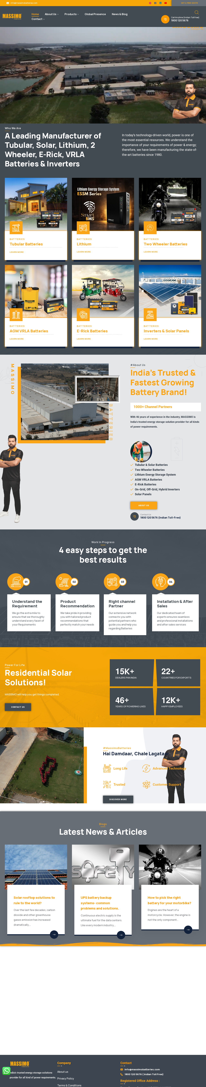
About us (62, 1072)
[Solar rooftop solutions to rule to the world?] (36, 867)
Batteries (17, 239)
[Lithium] (103, 204)
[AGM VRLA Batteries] (36, 291)
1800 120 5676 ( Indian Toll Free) (144, 1074)
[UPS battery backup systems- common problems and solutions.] (103, 867)
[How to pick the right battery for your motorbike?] (170, 867)
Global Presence (95, 14)
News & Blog (119, 14)
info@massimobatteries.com (24, 3)
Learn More (17, 252)
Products (71, 14)
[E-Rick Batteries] (103, 291)
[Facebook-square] (155, 3)
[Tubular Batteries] (36, 204)
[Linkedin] (160, 3)
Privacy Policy (65, 1078)
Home (35, 14)
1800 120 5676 (179, 20)
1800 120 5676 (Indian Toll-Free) (160, 517)
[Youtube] (165, 3)
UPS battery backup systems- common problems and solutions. (100, 902)
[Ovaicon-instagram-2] (150, 3)
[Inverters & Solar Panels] (170, 291)
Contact (37, 19)
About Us (50, 14)
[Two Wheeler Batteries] (170, 204)
